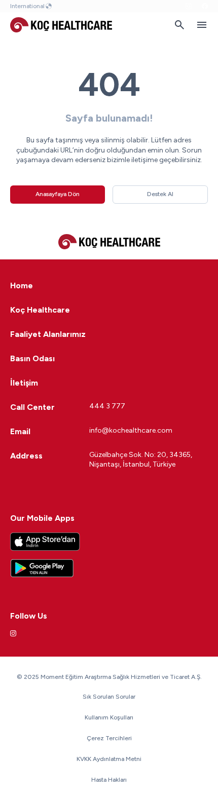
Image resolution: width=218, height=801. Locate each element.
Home (21, 285)
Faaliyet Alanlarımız (48, 334)
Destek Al (160, 194)
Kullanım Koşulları (109, 717)
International (27, 6)
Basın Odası (32, 358)
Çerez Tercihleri (109, 738)
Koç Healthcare (40, 310)
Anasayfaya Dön (57, 194)
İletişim (24, 383)
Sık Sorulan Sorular (109, 696)
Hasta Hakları (109, 779)
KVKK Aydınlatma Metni (109, 758)
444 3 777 (107, 406)
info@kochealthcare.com (130, 430)
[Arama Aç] (179, 25)
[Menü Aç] (202, 25)
